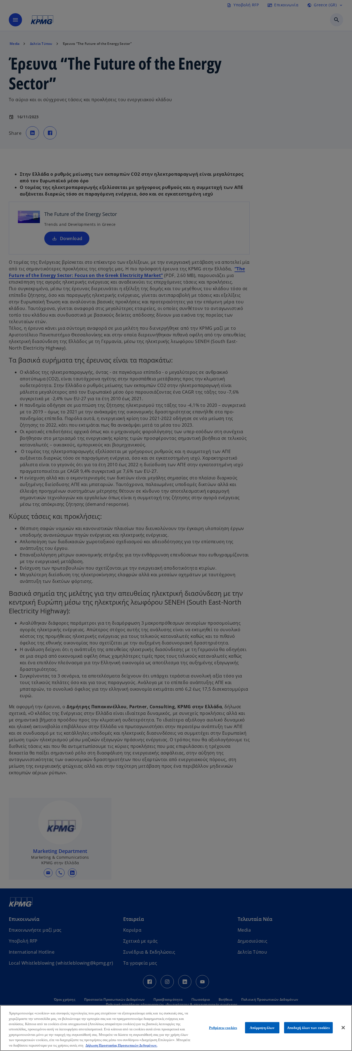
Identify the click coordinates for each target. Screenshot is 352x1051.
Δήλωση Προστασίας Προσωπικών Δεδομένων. (121, 1045)
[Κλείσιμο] (343, 1028)
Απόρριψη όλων (262, 1027)
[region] (176, 1028)
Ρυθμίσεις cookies (223, 1027)
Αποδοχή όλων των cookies (308, 1027)
